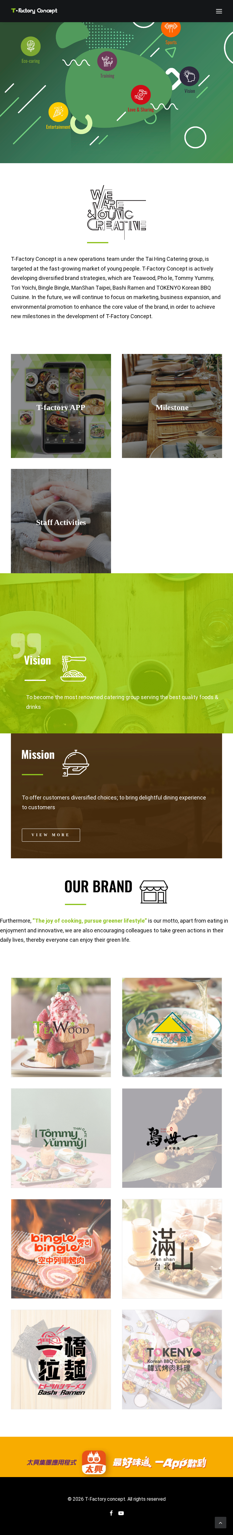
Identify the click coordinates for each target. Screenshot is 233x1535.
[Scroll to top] (220, 1522)
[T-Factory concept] (34, 11)
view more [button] (51, 835)
